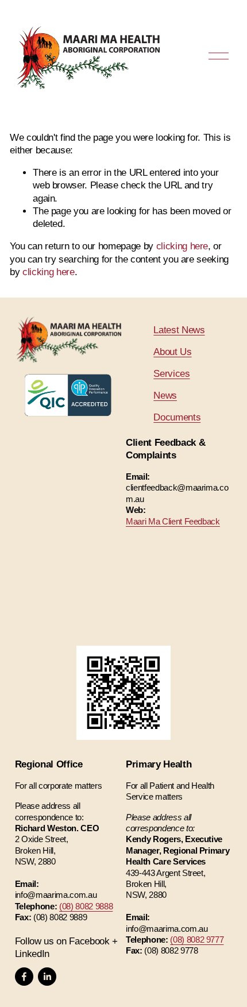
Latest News (178, 330)
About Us (172, 351)
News (165, 395)
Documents (176, 417)
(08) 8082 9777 (196, 939)
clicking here (182, 246)
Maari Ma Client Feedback (173, 521)
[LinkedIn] (47, 976)
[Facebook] (24, 976)
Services (171, 373)
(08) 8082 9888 (86, 906)
